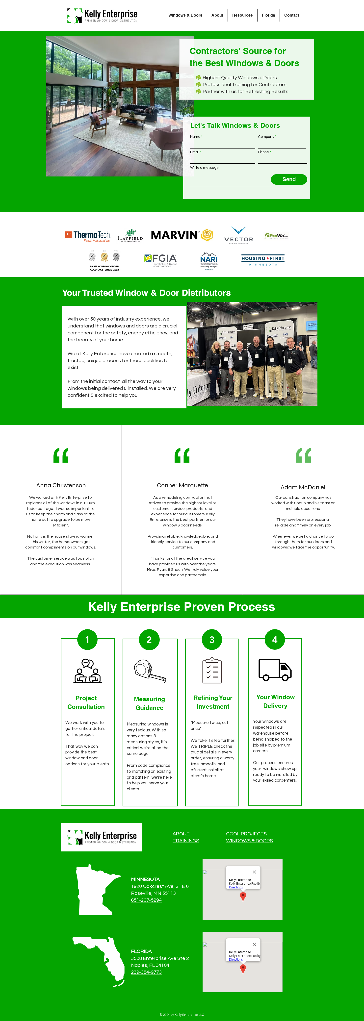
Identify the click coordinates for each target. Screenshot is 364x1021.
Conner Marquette (182, 485)
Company (266, 137)
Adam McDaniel (303, 487)
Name (195, 137)
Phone (263, 152)
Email (194, 152)
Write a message (204, 168)
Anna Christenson (61, 485)
